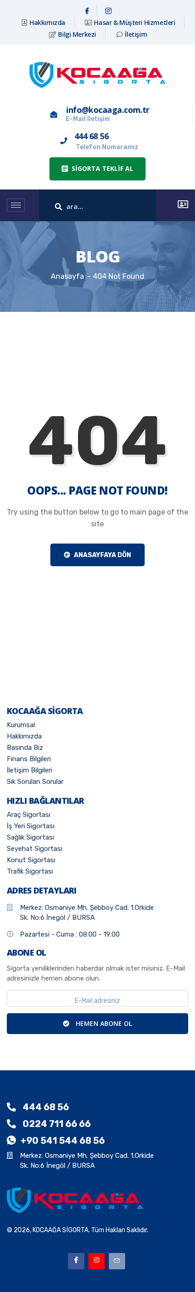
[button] (97, 168)
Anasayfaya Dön (102, 555)
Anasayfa (67, 276)
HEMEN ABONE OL (103, 1023)
